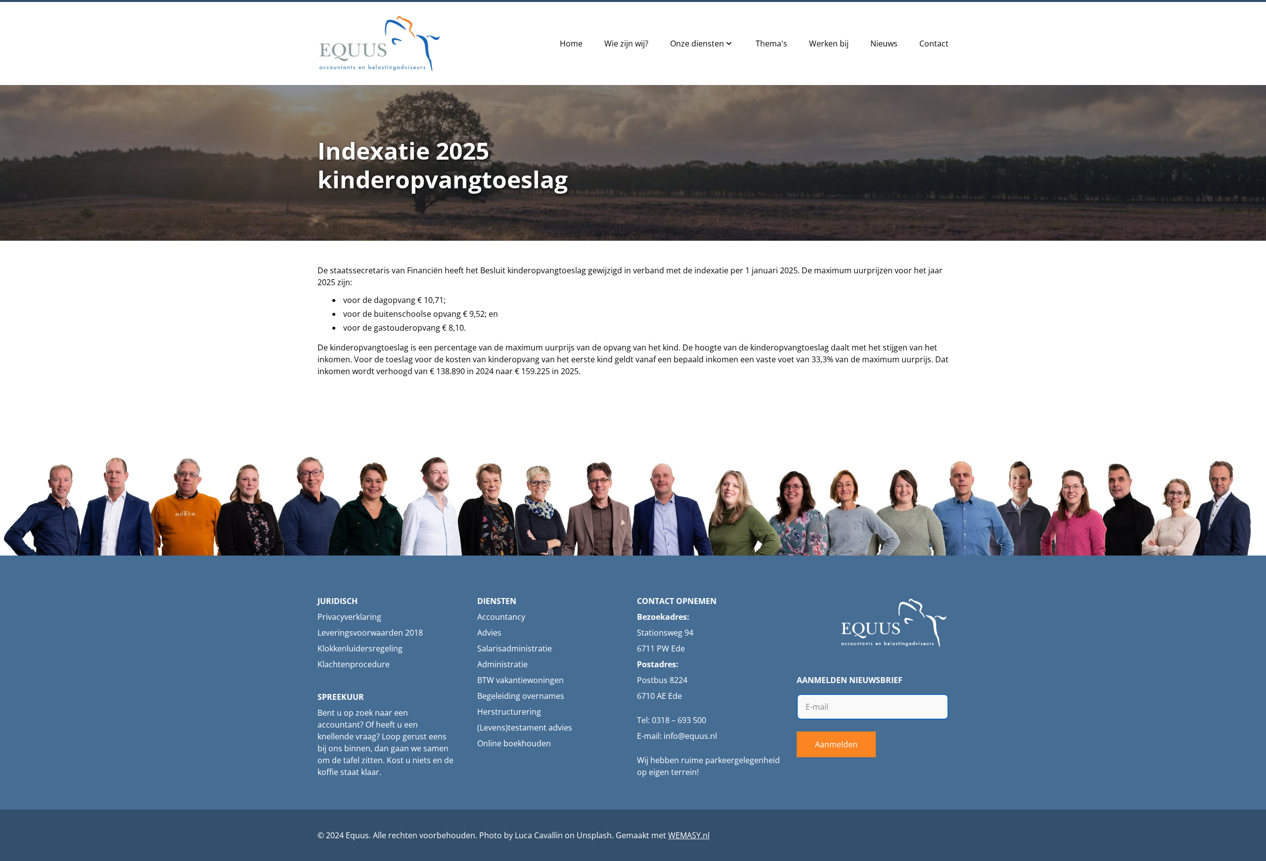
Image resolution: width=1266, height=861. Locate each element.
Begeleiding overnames (520, 695)
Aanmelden (836, 744)
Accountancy (501, 616)
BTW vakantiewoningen (520, 680)
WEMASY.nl (689, 835)
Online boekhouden (514, 743)
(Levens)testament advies (524, 727)
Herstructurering (509, 711)
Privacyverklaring (349, 616)
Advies (489, 632)
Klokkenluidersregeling (360, 648)
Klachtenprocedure (353, 664)
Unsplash (594, 835)
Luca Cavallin (539, 835)
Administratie (502, 664)
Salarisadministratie (514, 648)
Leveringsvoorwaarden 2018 (370, 632)
